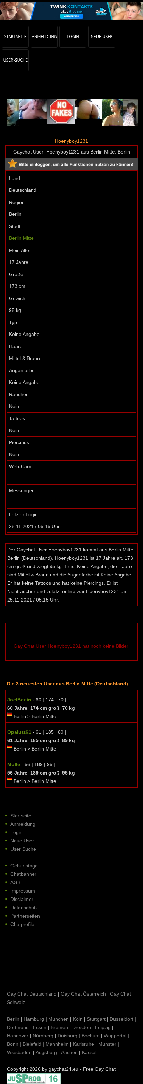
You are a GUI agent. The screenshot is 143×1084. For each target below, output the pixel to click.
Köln (78, 1019)
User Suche (23, 849)
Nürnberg (43, 1035)
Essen (40, 1027)
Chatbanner (23, 874)
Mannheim (57, 1044)
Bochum (91, 1035)
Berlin (13, 1019)
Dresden (81, 1027)
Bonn (12, 1044)
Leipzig (103, 1027)
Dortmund (18, 1027)
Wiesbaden (19, 1052)
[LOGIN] (72, 37)
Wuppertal (115, 1035)
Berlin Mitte (21, 238)
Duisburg (67, 1035)
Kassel (89, 1052)
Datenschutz (24, 907)
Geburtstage (24, 866)
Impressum (22, 891)
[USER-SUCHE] (15, 60)
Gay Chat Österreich (83, 994)
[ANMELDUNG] (44, 37)
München (58, 1019)
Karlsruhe (83, 1044)
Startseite (20, 815)
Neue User (22, 840)
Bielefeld (32, 1044)
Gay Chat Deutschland (32, 994)
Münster (107, 1044)
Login (16, 832)
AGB (15, 882)
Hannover (17, 1035)
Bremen (59, 1027)
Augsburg (46, 1052)
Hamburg (34, 1019)
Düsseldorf (121, 1019)
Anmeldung (22, 824)
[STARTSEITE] (15, 37)
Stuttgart (96, 1019)
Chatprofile (22, 924)
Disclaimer (21, 899)
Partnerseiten (25, 916)
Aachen (69, 1052)
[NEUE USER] (101, 37)
